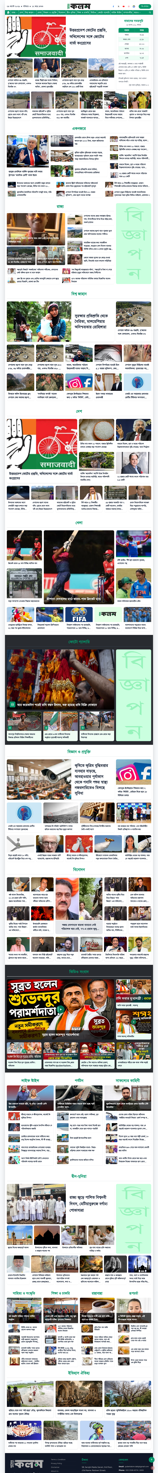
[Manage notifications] (152, 1468)
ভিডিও (93, 12)
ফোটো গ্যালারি (104, 12)
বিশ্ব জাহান (29, 12)
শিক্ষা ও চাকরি (83, 12)
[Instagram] (129, 6)
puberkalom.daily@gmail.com (137, 1467)
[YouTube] (124, 6)
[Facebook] (113, 6)
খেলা (40, 12)
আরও (136, 12)
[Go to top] (152, 1460)
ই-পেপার (145, 6)
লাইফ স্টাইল (117, 12)
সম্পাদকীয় (127, 12)
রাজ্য (13, 12)
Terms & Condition (58, 1460)
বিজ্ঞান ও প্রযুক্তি (50, 12)
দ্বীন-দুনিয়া (71, 12)
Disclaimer (55, 1467)
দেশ (21, 12)
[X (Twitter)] (118, 6)
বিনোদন (62, 12)
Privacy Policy (56, 1463)
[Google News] (134, 6)
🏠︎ (8, 12)
